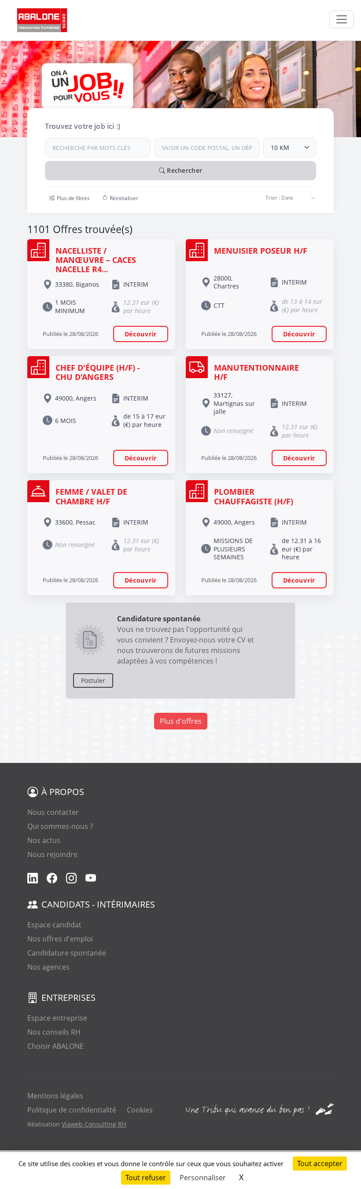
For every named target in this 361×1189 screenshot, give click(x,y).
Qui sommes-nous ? (60, 826)
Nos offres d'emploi (60, 939)
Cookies (140, 1110)
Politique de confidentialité (71, 1110)
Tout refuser (145, 1177)
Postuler (93, 680)
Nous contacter (53, 812)
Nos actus (43, 840)
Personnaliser (203, 1177)
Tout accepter (320, 1163)
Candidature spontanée (66, 953)
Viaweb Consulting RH (94, 1124)
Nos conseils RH (54, 1032)
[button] (69, 198)
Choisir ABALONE (55, 1046)
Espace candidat (54, 925)
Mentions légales (55, 1096)
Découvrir (141, 334)
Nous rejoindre (52, 854)
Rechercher (183, 170)
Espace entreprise (57, 1018)
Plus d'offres (181, 721)
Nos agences (48, 967)
